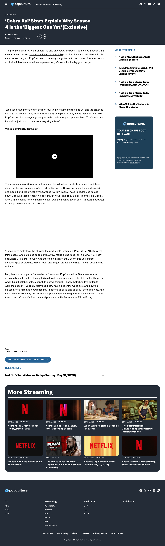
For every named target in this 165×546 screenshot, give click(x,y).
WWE (48, 458)
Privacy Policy (134, 162)
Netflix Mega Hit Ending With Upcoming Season (134, 58)
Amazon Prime (50, 525)
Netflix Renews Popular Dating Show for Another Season (138, 463)
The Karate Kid (20, 351)
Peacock (48, 509)
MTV (86, 505)
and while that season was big (47, 54)
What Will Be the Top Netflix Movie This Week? (134, 105)
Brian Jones (13, 34)
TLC (85, 509)
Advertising (62, 533)
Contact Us (47, 533)
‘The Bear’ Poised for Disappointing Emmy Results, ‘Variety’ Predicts (138, 428)
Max (46, 513)
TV (6, 501)
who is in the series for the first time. (24, 199)
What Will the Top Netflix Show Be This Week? (25, 463)
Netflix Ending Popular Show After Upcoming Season (61, 427)
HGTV (86, 513)
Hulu (46, 521)
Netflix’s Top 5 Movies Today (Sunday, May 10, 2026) (99, 463)
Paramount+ (49, 505)
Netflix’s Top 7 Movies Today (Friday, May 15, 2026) (23, 427)
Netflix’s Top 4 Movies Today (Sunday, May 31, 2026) (40, 375)
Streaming (10, 15)
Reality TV (90, 501)
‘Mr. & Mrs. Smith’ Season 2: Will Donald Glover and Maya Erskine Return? (136, 70)
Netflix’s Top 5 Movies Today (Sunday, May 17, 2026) (134, 94)
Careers (85, 533)
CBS (7, 513)
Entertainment (43, 4)
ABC (7, 505)
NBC (7, 509)
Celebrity (57, 4)
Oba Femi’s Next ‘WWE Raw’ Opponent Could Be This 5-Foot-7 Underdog (63, 464)
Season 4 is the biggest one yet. (74, 62)
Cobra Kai (9, 351)
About (75, 533)
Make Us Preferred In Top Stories (27, 359)
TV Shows (126, 458)
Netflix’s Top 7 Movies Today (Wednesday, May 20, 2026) (134, 83)
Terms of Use (133, 160)
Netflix (47, 517)
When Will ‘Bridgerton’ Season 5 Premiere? (101, 427)
